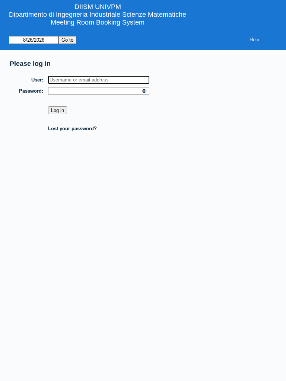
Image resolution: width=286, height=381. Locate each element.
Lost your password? (72, 128)
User (36, 80)
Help (254, 39)
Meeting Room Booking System (97, 22)
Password (30, 91)
